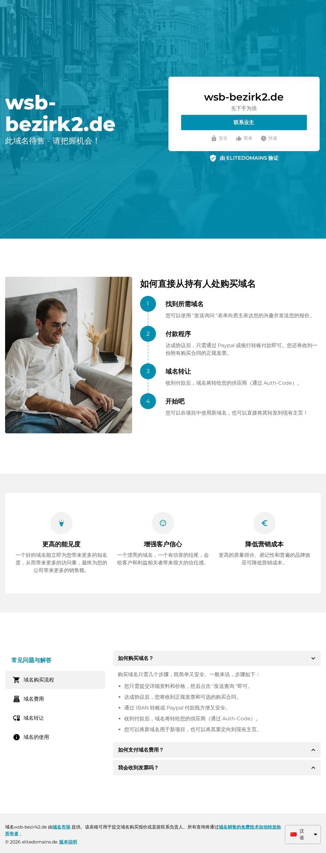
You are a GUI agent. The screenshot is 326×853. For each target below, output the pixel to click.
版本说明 (68, 842)
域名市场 (61, 827)
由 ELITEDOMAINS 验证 (249, 158)
